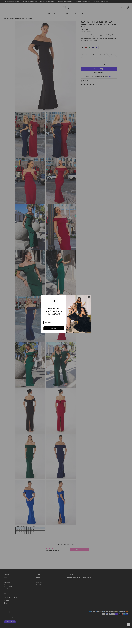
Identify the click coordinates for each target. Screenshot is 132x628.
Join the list (53, 328)
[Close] (89, 297)
